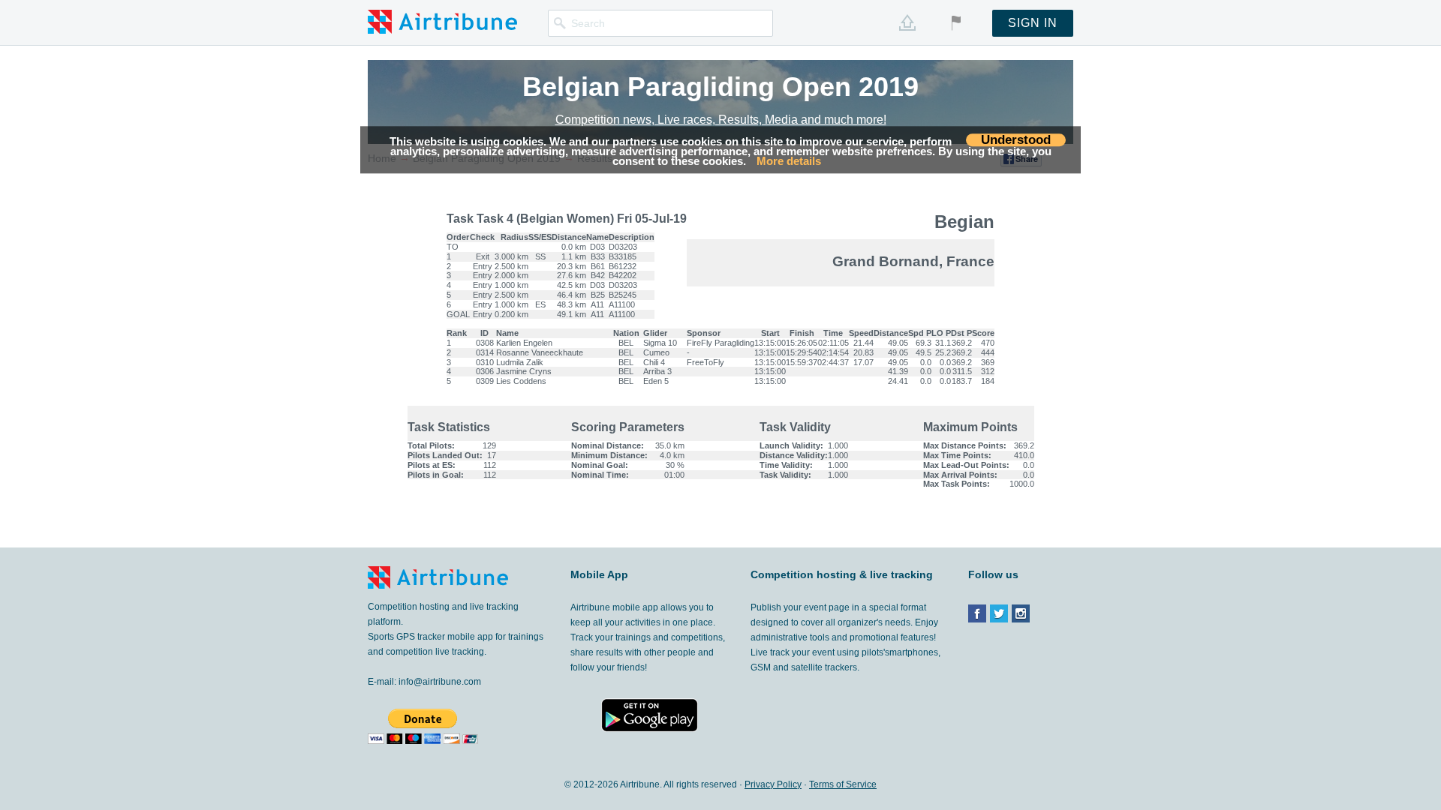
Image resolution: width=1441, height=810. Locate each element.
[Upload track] (907, 23)
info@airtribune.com (440, 681)
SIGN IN (1032, 22)
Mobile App (599, 574)
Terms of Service (843, 784)
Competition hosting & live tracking (842, 575)
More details (789, 161)
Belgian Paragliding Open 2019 (720, 86)
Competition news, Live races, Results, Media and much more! (720, 119)
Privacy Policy (773, 784)
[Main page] (442, 21)
